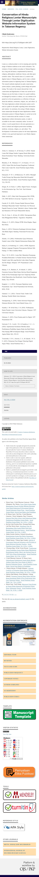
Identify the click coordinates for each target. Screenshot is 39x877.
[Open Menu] (2, 2)
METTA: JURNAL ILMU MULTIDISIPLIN (17, 844)
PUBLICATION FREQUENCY (13, 672)
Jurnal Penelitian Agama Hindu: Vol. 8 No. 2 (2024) (21, 572)
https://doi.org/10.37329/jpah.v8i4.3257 (18, 42)
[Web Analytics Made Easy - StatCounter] (6, 732)
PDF (6, 351)
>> (15, 594)
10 (12, 594)
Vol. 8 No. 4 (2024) (22, 9)
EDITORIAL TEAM (10, 654)
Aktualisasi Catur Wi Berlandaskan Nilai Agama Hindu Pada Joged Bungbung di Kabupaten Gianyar (19, 528)
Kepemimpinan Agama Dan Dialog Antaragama (19, 536)
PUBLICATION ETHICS (11, 696)
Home (4, 9)
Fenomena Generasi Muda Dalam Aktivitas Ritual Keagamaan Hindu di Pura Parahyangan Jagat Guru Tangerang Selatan (21, 578)
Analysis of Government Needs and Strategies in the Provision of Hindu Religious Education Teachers (21, 542)
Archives (11, 9)
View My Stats (7, 734)
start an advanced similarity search (20, 599)
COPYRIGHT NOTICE (11, 678)
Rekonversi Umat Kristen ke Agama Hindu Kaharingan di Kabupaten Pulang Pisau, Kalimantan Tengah (21, 586)
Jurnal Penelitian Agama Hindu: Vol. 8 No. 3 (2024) (21, 538)
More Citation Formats (12, 386)
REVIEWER (8, 660)
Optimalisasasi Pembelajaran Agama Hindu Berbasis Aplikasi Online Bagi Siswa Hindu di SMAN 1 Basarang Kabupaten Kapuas (20, 562)
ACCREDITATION (10, 690)
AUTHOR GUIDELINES (11, 684)
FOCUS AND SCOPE (10, 666)
